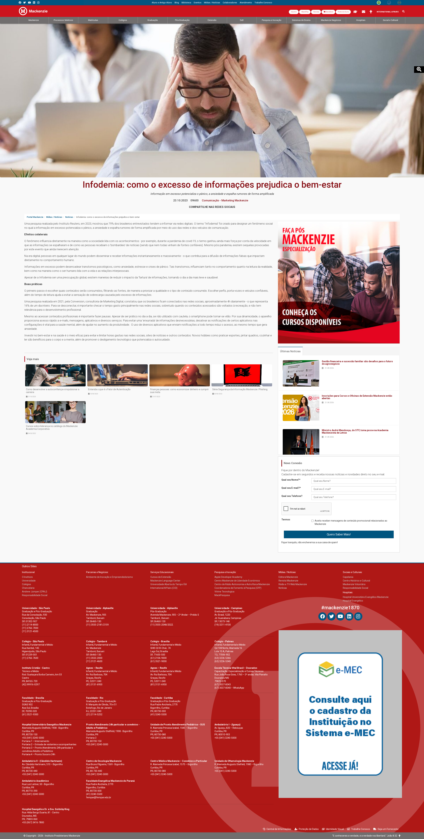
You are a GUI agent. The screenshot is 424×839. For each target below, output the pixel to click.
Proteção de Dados (309, 829)
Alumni (294, 12)
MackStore (329, 12)
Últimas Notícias (290, 351)
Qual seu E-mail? (291, 488)
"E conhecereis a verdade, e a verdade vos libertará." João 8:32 (365, 835)
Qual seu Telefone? (291, 496)
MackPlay (305, 12)
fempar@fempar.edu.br (98, 797)
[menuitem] (161, 2)
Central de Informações (278, 829)
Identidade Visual (335, 829)
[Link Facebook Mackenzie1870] (20, 2)
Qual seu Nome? (290, 479)
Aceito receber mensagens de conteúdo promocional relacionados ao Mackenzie (351, 522)
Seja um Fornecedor (388, 829)
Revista (316, 12)
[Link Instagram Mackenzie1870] (38, 2)
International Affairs (388, 12)
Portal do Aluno (343, 12)
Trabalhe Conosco (360, 829)
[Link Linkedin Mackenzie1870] (34, 2)
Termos (285, 519)
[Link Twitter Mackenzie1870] (25, 2)
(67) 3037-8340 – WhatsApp (229, 687)
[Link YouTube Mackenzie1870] (29, 2)
